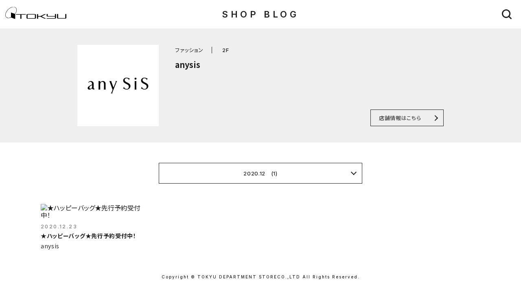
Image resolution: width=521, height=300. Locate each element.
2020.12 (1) (260, 173)
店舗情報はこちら (400, 118)
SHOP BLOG (260, 14)
